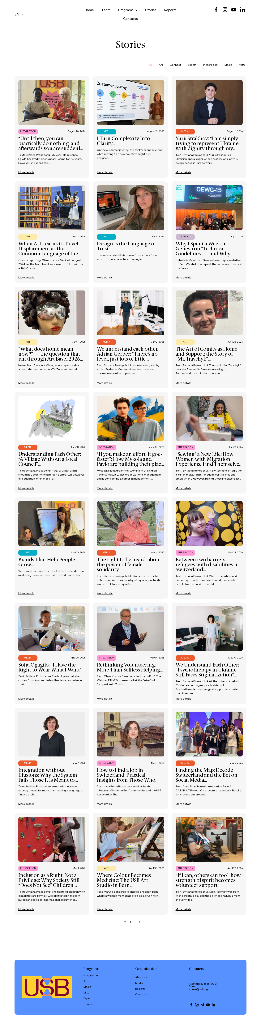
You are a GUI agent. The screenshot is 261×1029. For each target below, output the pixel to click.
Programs (125, 10)
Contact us (142, 994)
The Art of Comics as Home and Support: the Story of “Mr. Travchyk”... (206, 354)
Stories (150, 10)
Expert (192, 65)
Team (105, 10)
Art (161, 65)
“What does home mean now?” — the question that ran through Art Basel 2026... (50, 354)
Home (89, 10)
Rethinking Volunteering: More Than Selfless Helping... (130, 668)
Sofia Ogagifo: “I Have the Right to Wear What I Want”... (51, 668)
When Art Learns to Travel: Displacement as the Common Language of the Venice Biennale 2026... (48, 251)
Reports (170, 10)
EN (17, 14)
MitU (242, 65)
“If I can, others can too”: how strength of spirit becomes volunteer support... (208, 880)
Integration (210, 65)
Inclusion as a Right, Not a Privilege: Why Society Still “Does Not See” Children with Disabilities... (48, 883)
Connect (175, 65)
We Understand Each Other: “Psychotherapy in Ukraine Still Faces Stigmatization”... (207, 670)
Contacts (130, 19)
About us (141, 977)
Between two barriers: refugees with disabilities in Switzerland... (207, 564)
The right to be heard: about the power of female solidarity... (129, 564)
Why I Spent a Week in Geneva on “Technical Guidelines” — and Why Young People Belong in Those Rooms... (203, 254)
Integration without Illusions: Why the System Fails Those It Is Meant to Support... (47, 778)
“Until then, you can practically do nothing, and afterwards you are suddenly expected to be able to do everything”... (50, 148)
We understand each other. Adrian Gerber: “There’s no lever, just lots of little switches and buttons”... (127, 357)
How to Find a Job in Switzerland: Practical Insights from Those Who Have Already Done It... (126, 778)
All (150, 65)
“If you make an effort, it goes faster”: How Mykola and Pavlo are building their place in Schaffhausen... (130, 462)
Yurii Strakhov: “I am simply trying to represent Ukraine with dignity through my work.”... (207, 146)
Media (228, 65)
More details (26, 172)
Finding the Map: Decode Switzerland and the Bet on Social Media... (206, 775)
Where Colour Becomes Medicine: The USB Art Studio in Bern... (124, 880)
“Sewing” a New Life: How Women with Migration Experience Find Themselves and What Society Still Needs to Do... (208, 464)
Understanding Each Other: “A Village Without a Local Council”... (49, 459)
